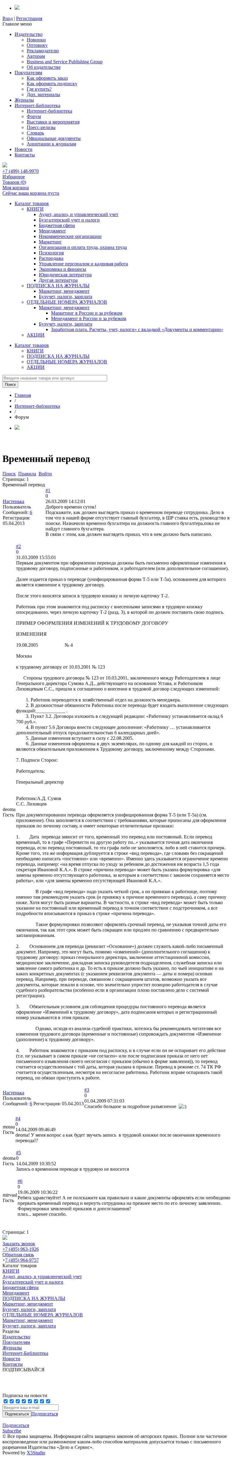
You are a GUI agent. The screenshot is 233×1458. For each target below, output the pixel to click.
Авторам (36, 56)
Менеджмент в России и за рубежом (88, 318)
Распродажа (51, 258)
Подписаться (44, 1413)
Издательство (28, 34)
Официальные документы (54, 138)
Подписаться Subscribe (15, 1428)
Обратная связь (18, 1254)
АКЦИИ (36, 334)
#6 (20, 1181)
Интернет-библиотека (49, 111)
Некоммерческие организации (70, 236)
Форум (34, 116)
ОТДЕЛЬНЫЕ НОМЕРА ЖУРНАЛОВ (67, 302)
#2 (18, 546)
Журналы (24, 100)
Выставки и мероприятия (53, 121)
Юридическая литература (65, 274)
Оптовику (37, 45)
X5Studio (36, 1452)
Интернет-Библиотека (37, 105)
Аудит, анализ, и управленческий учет (78, 214)
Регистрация (29, 18)
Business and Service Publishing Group (65, 61)
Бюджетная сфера (57, 225)
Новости (23, 149)
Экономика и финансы (62, 269)
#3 (86, 1090)
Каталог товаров (32, 203)
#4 (17, 1118)
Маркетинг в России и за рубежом (86, 313)
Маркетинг (50, 241)
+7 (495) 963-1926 (20, 1249)
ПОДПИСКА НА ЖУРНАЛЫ (58, 285)
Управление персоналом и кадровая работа (83, 263)
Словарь (35, 132)
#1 (48, 490)
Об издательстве (44, 67)
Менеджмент (52, 230)
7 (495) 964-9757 (22, 1260)
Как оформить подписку (52, 83)
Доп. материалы (43, 94)
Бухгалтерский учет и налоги (69, 219)
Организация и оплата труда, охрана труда (83, 247)
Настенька (13, 501)
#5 (18, 1152)
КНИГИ (35, 209)
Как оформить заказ (47, 78)
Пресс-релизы (41, 127)
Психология (51, 252)
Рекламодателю (43, 50)
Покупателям (28, 72)
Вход (7, 18)
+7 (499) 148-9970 (20, 171)
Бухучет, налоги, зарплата (65, 296)
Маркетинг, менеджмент (64, 291)
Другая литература (58, 280)
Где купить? (39, 89)
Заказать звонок (18, 1243)
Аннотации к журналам (51, 143)
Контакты (25, 154)
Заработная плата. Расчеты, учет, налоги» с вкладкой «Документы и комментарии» (137, 329)
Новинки (36, 39)
